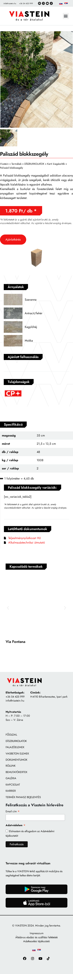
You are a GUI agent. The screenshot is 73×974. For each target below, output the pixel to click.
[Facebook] (39, 3)
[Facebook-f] (25, 958)
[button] (66, 16)
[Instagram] (43, 3)
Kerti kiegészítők (56, 164)
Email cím (13, 811)
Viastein (4, 164)
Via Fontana (15, 641)
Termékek (16, 164)
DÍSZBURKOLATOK (34, 164)
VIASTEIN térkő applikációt (32, 871)
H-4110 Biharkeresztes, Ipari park (48, 696)
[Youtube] (40, 958)
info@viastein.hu (15, 700)
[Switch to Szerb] (66, 3)
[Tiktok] (51, 3)
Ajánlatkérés (13, 239)
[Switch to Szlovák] (60, 3)
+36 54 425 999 (15, 696)
